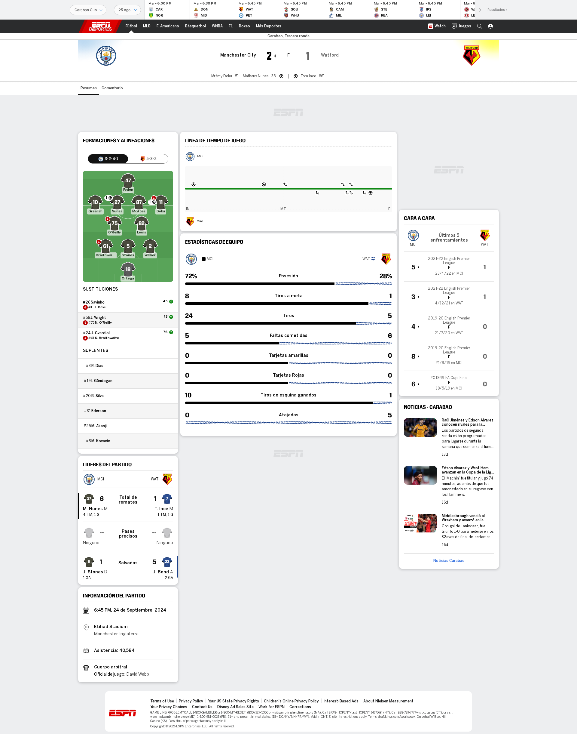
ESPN (100, 26)
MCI (200, 156)
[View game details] (449, 266)
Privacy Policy (191, 701)
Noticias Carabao (449, 561)
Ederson (98, 411)
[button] (479, 26)
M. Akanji (99, 426)
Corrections (300, 707)
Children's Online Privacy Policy (291, 701)
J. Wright (98, 318)
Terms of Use (162, 701)
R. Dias (97, 366)
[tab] (108, 158)
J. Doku (100, 307)
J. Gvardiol (100, 333)
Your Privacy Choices (168, 707)
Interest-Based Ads (341, 701)
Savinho (98, 302)
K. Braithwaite (107, 338)
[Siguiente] (479, 10)
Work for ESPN (271, 707)
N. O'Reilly (103, 323)
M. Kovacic (100, 441)
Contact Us (202, 707)
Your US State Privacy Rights (233, 701)
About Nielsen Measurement (388, 701)
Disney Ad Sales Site (235, 707)
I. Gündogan (101, 381)
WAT (200, 221)
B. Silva (97, 396)
